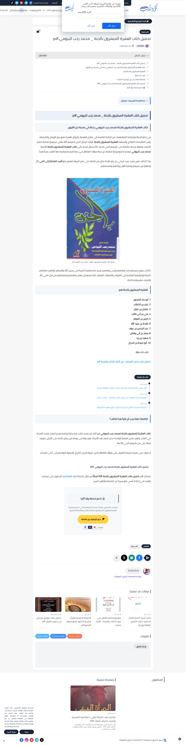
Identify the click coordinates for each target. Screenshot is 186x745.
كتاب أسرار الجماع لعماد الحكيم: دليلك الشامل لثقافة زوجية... (121, 388)
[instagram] (26, 740)
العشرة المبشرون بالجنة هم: (134, 71)
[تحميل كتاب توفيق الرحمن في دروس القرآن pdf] (48, 604)
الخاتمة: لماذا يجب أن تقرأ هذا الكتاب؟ (131, 79)
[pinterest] (21, 3)
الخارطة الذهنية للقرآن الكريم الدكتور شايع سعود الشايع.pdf (122, 407)
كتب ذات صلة (140, 75)
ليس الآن (91, 26)
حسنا (26, 732)
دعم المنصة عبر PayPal (91, 519)
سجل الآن (111, 26)
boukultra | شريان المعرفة (130, 740)
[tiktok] (12, 3)
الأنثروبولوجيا (35, 10)
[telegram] (26, 3)
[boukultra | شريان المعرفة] (149, 7)
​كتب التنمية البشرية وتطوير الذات (60, 10)
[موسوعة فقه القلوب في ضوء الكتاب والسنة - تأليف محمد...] (108, 604)
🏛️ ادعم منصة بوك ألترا (136, 87)
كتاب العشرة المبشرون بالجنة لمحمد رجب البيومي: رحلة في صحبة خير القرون (115, 67)
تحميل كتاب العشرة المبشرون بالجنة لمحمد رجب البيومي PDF (121, 83)
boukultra (140, 45)
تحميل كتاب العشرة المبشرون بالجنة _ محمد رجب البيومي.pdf (121, 63)
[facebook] (31, 3)
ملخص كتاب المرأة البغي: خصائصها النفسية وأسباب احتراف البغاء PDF (94, 719)
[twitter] (42, 740)
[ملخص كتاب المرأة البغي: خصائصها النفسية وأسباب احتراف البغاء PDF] (93, 698)
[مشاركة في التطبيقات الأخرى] (116, 558)
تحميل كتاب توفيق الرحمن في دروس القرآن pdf (48, 619)
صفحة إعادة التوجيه (41, 3)
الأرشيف (54, 3)
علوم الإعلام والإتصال (19, 10)
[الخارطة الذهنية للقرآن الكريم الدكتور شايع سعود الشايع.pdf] (78, 604)
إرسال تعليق (141, 646)
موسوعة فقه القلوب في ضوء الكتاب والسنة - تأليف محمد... (121, 397)
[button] (139, 558)
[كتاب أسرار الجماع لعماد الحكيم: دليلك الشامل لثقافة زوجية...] (138, 604)
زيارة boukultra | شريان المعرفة (128, 576)
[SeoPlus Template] (164, 740)
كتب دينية (145, 32)
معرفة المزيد (11, 732)
